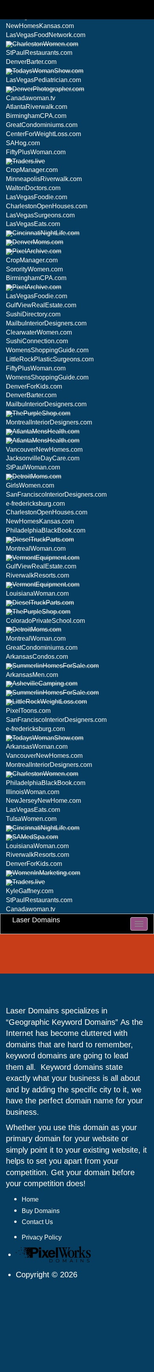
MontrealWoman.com (36, 548)
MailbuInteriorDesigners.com (46, 323)
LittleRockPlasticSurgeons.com (50, 359)
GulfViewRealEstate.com (41, 305)
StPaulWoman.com (33, 467)
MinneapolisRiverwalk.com (44, 179)
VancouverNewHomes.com (44, 449)
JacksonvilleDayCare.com (42, 458)
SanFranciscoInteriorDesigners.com (56, 494)
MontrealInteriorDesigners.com (49, 422)
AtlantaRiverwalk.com (36, 106)
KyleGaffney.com (29, 891)
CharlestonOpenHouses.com (46, 206)
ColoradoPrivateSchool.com (45, 620)
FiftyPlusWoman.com (36, 152)
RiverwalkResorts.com (37, 575)
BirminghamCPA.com (36, 115)
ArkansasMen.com (32, 674)
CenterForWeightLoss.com (43, 134)
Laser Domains (36, 920)
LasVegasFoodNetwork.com (45, 35)
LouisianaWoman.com (37, 593)
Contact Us (37, 1222)
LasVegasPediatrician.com (43, 80)
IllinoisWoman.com (32, 792)
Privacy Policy (42, 1237)
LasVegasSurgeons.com (40, 215)
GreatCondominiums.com (41, 124)
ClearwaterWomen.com (39, 332)
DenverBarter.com (31, 61)
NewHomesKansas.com (40, 25)
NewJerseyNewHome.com (43, 800)
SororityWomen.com (34, 269)
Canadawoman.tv (30, 98)
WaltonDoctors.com (33, 188)
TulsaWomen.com (31, 818)
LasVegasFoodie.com (36, 197)
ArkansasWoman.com (37, 746)
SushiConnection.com (37, 341)
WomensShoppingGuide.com (47, 350)
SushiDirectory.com (33, 314)
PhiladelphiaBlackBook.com (45, 530)
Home (30, 1199)
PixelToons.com (28, 710)
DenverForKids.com (34, 386)
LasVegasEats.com (33, 224)
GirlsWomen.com (30, 485)
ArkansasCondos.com (37, 656)
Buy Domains (41, 1211)
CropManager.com (32, 169)
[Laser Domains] (55, 1255)
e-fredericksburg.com (35, 503)
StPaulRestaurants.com (39, 52)
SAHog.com (23, 143)
